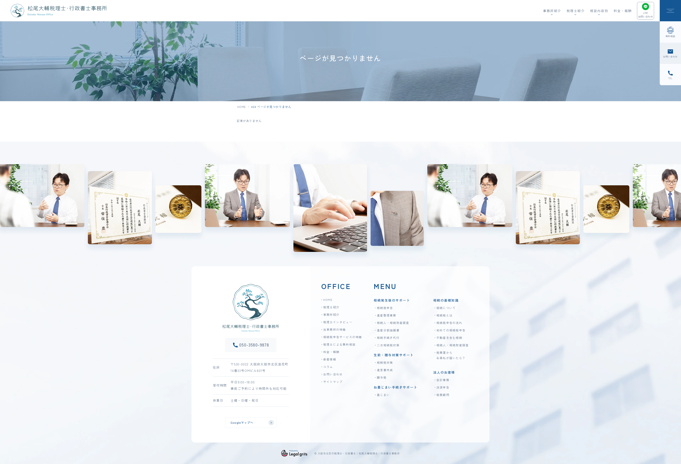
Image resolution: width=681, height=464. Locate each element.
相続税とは (444, 315)
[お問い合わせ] (670, 53)
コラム (328, 367)
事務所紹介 (331, 314)
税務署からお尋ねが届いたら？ (451, 355)
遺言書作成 (385, 370)
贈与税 (382, 377)
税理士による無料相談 (339, 344)
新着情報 (329, 359)
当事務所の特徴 (334, 329)
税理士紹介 (331, 307)
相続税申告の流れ (449, 323)
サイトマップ (333, 382)
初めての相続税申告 (451, 330)
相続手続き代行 (388, 337)
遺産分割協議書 (388, 330)
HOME (241, 107)
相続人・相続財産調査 (393, 323)
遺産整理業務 (386, 315)
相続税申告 (385, 308)
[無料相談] (670, 32)
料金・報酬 (623, 10)
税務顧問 (442, 395)
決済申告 (442, 387)
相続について (446, 308)
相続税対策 (385, 362)
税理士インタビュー (337, 322)
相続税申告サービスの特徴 (342, 337)
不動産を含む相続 (449, 337)
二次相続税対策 (388, 345)
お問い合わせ (333, 374)
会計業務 (442, 380)
